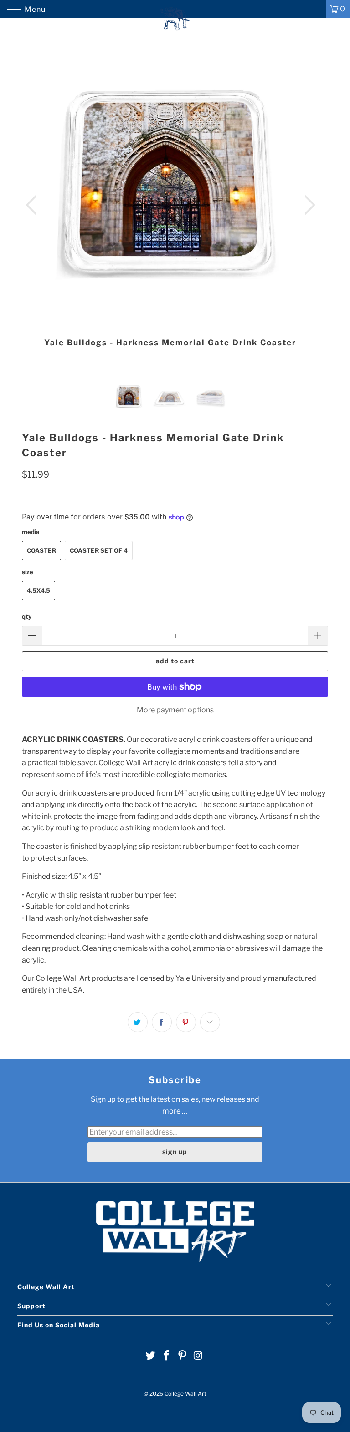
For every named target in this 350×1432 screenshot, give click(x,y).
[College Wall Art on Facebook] (167, 1356)
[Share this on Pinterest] (186, 1022)
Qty (26, 616)
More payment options (175, 710)
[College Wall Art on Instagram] (198, 1356)
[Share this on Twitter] (138, 1022)
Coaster (41, 550)
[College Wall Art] (175, 9)
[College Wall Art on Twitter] (151, 1356)
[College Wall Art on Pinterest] (183, 1356)
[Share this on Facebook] (162, 1022)
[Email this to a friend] (210, 1022)
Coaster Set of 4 (99, 550)
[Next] (307, 205)
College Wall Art (185, 1393)
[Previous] (34, 205)
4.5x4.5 (38, 590)
